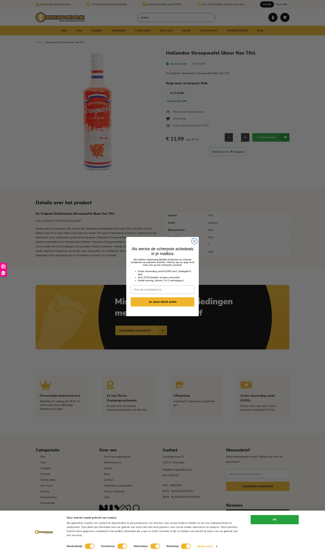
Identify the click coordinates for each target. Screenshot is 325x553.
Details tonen (205, 546)
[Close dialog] (194, 241)
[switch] (122, 546)
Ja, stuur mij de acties (163, 301)
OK (275, 519)
